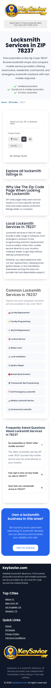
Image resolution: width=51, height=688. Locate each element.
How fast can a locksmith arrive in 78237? (21, 487)
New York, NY (11, 603)
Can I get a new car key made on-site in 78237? (23, 474)
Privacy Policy (12, 634)
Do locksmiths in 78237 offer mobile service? (23, 444)
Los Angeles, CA (13, 607)
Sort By (14, 146)
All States (10, 630)
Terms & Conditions (15, 638)
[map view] (30, 139)
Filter (15, 139)
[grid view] (24, 139)
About (8, 626)
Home (4, 102)
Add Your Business (25, 547)
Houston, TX (11, 611)
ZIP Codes (13, 102)
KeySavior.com (19, 682)
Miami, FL (9, 599)
